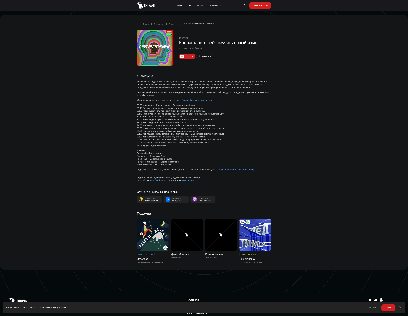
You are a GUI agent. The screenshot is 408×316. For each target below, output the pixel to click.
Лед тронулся (244, 262)
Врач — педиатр (214, 254)
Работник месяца (143, 262)
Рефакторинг (174, 24)
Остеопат (142, 259)
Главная (178, 5)
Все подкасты (215, 5)
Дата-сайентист (180, 254)
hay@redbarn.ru (189, 180)
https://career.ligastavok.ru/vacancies (194, 100)
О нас (189, 5)
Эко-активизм (247, 259)
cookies (64, 307)
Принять (388, 307)
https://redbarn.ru (158, 180)
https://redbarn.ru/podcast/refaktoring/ (237, 169)
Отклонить (372, 307)
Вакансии (201, 5)
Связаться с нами (260, 5)
